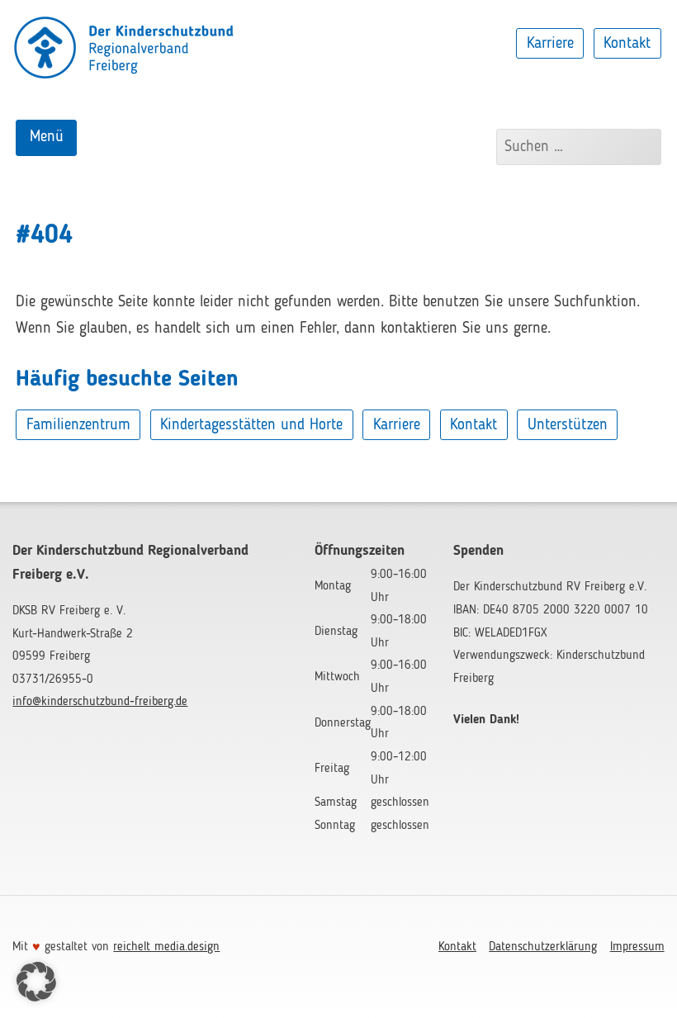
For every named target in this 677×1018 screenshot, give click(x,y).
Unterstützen (568, 425)
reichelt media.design (166, 947)
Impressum (637, 947)
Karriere (550, 43)
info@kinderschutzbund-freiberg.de (99, 701)
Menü (47, 137)
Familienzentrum (78, 425)
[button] (36, 981)
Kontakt (627, 43)
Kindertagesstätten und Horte (251, 425)
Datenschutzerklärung (543, 947)
